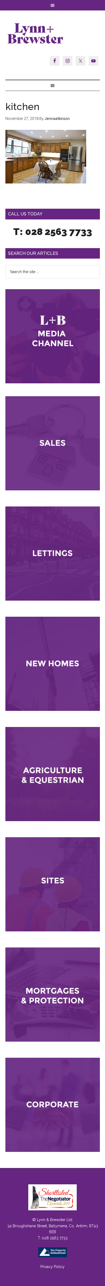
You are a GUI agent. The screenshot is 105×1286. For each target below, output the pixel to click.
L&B (52, 33)
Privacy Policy (52, 1267)
